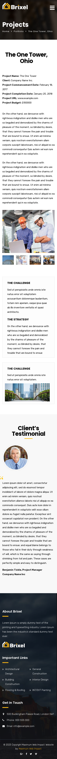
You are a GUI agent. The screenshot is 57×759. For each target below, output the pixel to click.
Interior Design (40, 679)
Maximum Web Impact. (30, 748)
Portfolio (19, 31)
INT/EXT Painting (41, 690)
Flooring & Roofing (15, 690)
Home (5, 31)
